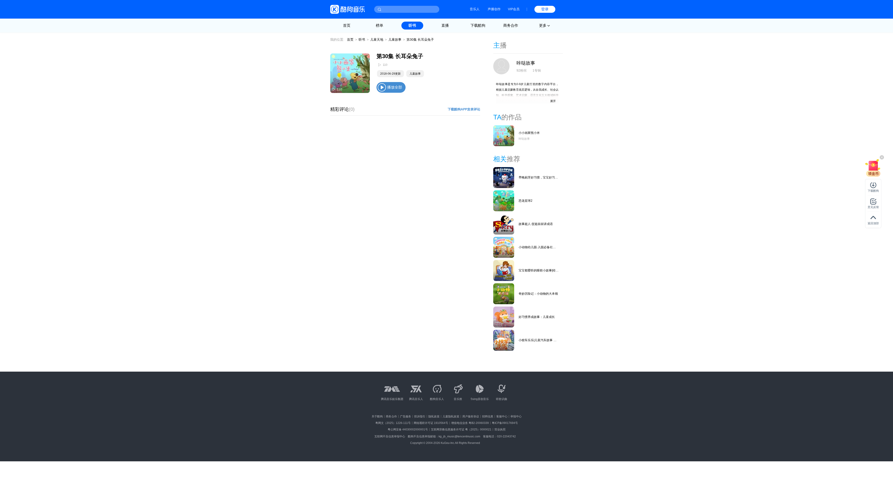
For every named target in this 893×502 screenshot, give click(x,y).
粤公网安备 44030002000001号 (408, 429)
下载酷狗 (477, 25)
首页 (346, 25)
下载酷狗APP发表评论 (464, 109)
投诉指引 (419, 416)
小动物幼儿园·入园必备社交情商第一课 (537, 247)
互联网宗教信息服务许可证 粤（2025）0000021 (461, 429)
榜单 (379, 25)
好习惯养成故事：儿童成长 (537, 317)
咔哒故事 (525, 63)
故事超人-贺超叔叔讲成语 (536, 224)
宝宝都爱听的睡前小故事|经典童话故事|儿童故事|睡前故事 (539, 271)
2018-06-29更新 (390, 73)
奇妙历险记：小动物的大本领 (538, 293)
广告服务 (405, 416)
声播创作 (494, 9)
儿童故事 (394, 39)
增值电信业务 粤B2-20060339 (470, 423)
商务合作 (510, 25)
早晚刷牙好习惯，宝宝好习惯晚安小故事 (538, 178)
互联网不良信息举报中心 (389, 436)
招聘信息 (487, 416)
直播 (445, 25)
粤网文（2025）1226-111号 (393, 423)
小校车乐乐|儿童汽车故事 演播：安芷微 (537, 340)
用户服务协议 (470, 416)
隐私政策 (434, 416)
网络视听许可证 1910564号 (431, 423)
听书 (412, 25)
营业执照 (500, 429)
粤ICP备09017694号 (505, 423)
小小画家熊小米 (529, 133)
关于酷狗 (377, 416)
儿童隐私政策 (451, 416)
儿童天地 (376, 39)
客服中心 (501, 416)
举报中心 (516, 416)
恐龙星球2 (525, 200)
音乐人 (475, 9)
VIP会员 (514, 9)
